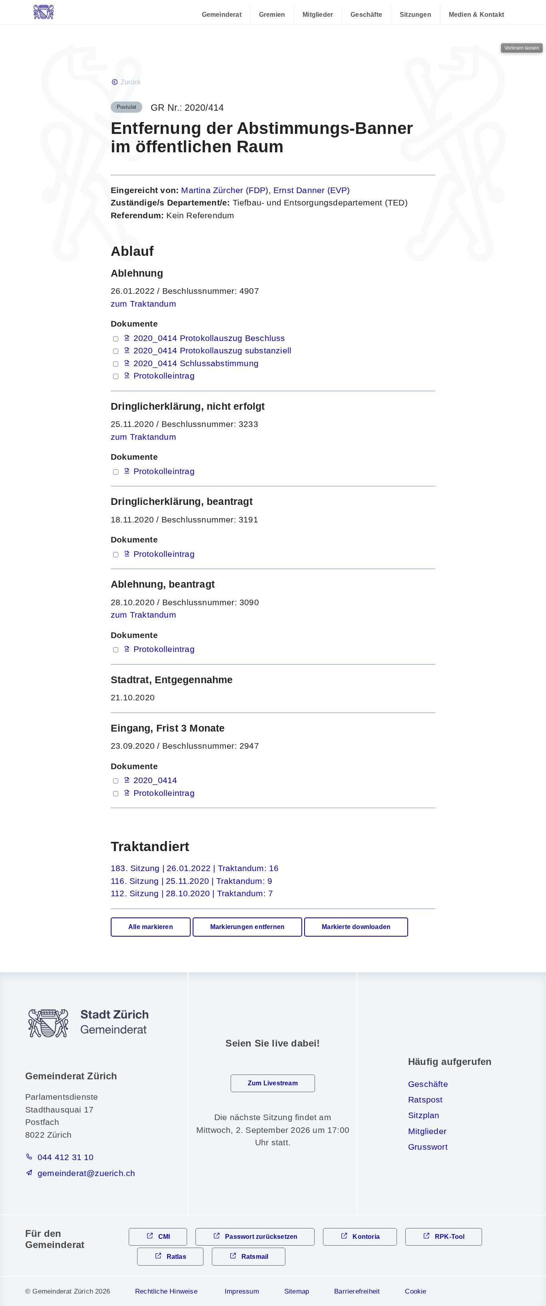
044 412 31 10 (66, 1157)
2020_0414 (155, 780)
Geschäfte (366, 14)
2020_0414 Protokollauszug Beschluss (209, 338)
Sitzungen (415, 14)
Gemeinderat (221, 14)
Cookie (415, 1291)
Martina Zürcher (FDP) (224, 190)
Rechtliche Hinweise (166, 1291)
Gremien (272, 14)
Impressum (242, 1291)
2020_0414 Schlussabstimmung (196, 363)
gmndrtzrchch (86, 1173)
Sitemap (296, 1291)
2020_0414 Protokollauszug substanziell (213, 350)
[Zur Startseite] (64, 12)
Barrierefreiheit (357, 1291)
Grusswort (428, 1146)
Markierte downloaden (356, 926)
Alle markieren (150, 926)
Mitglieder (318, 14)
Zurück (131, 82)
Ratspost (425, 1099)
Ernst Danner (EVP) (311, 190)
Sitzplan (424, 1115)
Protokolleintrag (164, 375)
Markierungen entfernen (247, 926)
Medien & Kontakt (476, 14)
